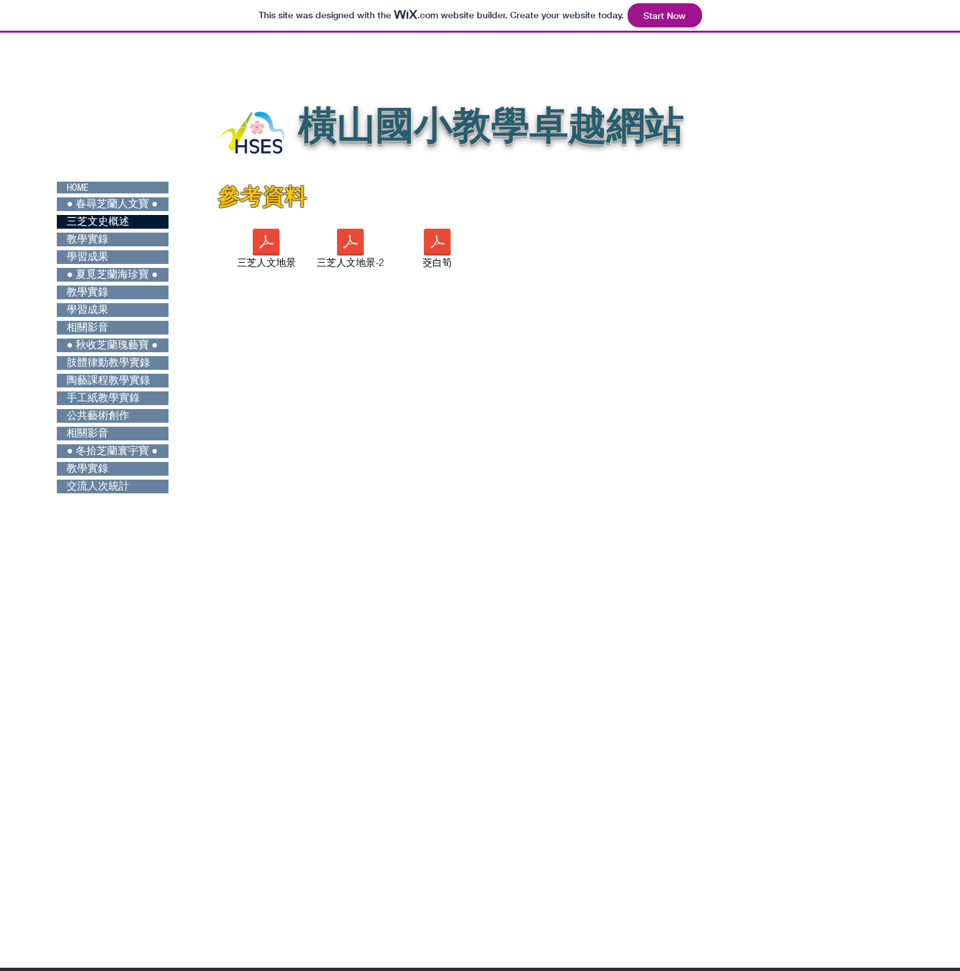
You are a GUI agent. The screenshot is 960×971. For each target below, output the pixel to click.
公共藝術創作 (98, 415)
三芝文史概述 (98, 221)
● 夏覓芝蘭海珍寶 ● (112, 274)
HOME (77, 187)
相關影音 (87, 327)
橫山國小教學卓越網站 (491, 125)
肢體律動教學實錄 (108, 363)
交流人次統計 (98, 486)
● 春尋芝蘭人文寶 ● (112, 204)
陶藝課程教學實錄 (108, 380)
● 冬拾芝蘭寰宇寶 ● (112, 451)
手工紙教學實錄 (103, 398)
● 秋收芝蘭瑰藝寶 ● (112, 345)
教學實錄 (87, 239)
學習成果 (87, 257)
